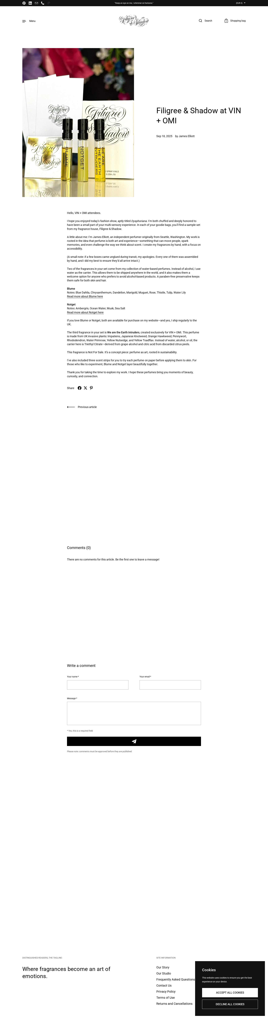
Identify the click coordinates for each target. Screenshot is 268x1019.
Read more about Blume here (85, 296)
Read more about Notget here (85, 312)
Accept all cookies (230, 992)
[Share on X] (85, 388)
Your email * (145, 677)
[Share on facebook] (80, 388)
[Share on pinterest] (91, 388)
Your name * (73, 677)
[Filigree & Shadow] (134, 21)
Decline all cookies (230, 1004)
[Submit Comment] (134, 741)
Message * (72, 698)
